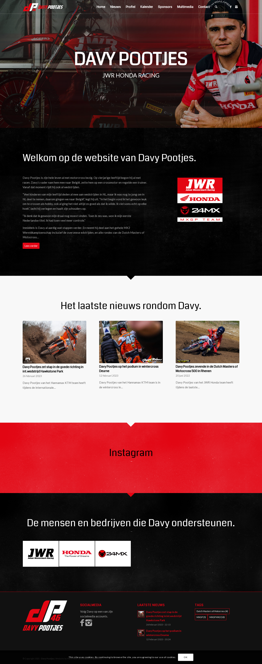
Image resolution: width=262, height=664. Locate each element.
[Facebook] (231, 7)
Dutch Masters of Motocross (212, 611)
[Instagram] (236, 7)
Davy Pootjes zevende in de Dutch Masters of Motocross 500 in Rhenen (207, 368)
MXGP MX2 (217, 617)
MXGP (201, 617)
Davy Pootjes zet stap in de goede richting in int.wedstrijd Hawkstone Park (53, 369)
